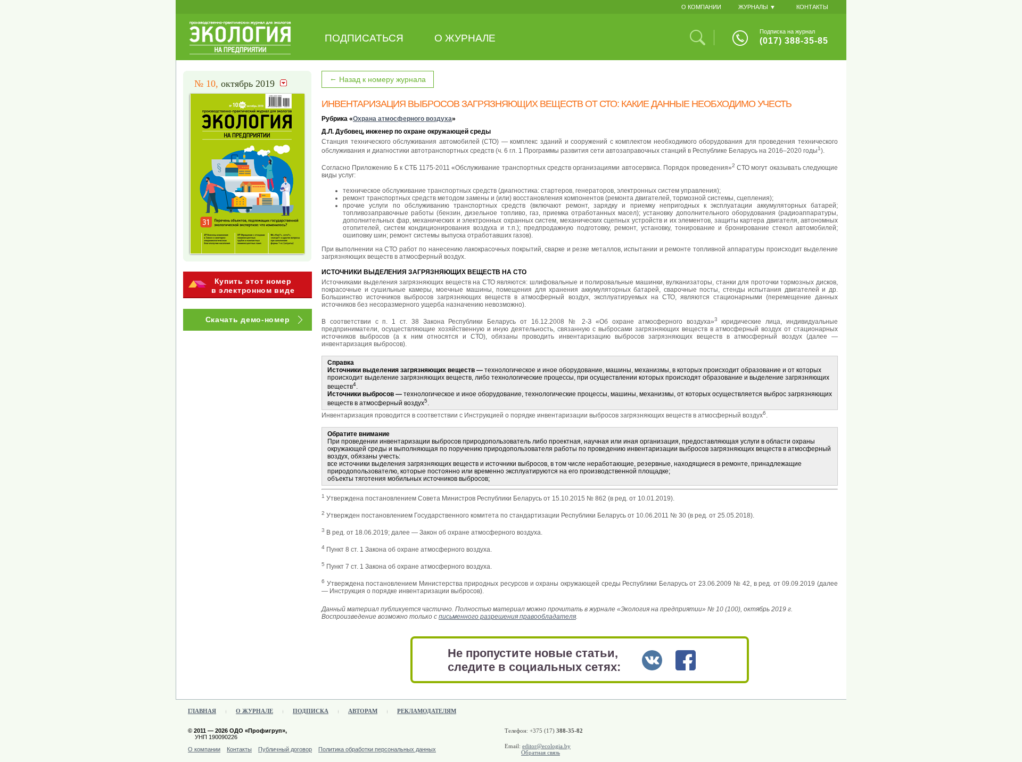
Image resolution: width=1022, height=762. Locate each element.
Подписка (310, 711)
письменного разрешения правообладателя (507, 616)
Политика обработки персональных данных (377, 749)
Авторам (362, 711)
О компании (204, 749)
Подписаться (364, 38)
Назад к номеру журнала (377, 79)
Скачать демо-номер (247, 319)
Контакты (239, 749)
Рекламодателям (426, 711)
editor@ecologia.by (546, 746)
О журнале (465, 38)
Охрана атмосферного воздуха (402, 118)
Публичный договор (285, 749)
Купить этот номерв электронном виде (253, 285)
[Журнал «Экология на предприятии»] (240, 52)
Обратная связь (540, 752)
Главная (202, 711)
